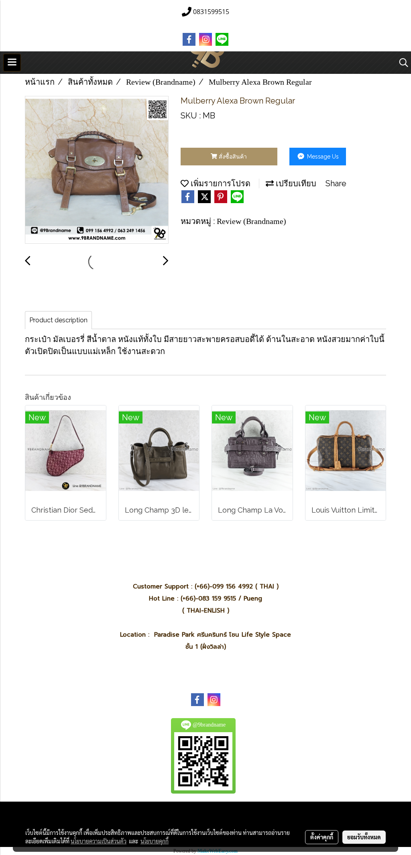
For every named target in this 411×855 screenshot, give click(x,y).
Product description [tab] (58, 320)
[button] (401, 62)
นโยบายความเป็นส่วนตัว (98, 841)
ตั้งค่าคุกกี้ (321, 837)
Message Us (322, 156)
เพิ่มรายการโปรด (219, 183)
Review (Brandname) (251, 221)
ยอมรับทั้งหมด (364, 837)
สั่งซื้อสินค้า (232, 156)
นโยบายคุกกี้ (154, 841)
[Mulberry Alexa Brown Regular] (96, 170)
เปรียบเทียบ (295, 183)
